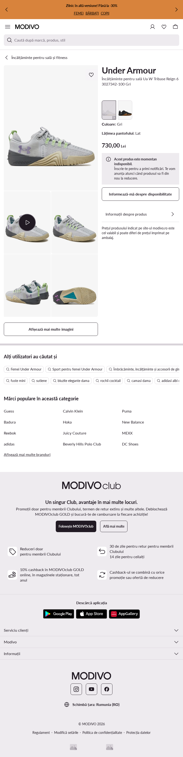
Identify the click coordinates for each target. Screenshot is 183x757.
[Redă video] (27, 222)
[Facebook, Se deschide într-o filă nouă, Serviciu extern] (106, 689)
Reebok (10, 433)
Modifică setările (66, 733)
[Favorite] (164, 26)
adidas (9, 444)
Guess (9, 411)
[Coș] (175, 26)
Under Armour (129, 70)
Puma (127, 411)
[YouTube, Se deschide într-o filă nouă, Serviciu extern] (91, 689)
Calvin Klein (73, 411)
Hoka (67, 422)
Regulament (41, 733)
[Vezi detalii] (172, 214)
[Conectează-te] (152, 26)
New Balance (133, 422)
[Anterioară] (6, 9)
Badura (10, 422)
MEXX (127, 433)
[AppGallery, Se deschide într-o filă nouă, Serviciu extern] (124, 614)
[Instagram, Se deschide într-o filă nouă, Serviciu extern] (76, 689)
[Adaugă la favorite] (92, 74)
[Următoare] (176, 9)
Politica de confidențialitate (102, 733)
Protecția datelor (138, 733)
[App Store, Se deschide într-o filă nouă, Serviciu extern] (91, 614)
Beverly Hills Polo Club (82, 444)
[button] (51, 128)
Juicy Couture (74, 433)
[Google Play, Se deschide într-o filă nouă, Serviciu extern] (58, 614)
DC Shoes (130, 444)
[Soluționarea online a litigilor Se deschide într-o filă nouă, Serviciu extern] (109, 747)
